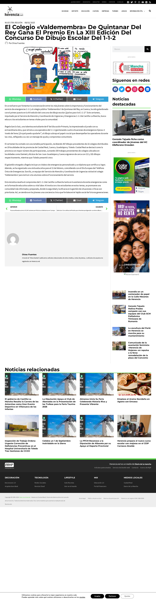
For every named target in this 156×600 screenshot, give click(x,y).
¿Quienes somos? (75, 2)
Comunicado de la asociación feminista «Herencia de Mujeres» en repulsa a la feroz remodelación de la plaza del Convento (138, 350)
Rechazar (112, 596)
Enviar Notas (86, 2)
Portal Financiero (100, 486)
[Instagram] (139, 2)
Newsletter (96, 2)
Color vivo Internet (24, 497)
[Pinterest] (135, 2)
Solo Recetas (69, 483)
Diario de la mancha (143, 464)
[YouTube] (143, 2)
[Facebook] (128, 2)
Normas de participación (111, 498)
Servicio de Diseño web (121, 467)
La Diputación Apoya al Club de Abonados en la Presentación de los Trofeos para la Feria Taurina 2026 (59, 403)
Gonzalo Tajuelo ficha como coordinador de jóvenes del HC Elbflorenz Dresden (129, 142)
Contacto (135, 467)
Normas (104, 2)
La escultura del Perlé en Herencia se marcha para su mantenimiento (139, 332)
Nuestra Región (14, 22)
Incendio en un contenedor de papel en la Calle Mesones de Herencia (138, 295)
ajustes (82, 597)
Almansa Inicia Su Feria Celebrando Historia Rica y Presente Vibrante (93, 401)
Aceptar (97, 596)
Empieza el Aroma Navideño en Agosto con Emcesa (133, 400)
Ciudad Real (128, 483)
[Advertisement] (64, 232)
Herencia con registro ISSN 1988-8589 (132, 498)
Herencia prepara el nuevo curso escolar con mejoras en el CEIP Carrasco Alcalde (134, 443)
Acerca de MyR (145, 467)
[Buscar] (148, 49)
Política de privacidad (94, 498)
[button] (144, 11)
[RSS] (150, 2)
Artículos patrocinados (102, 467)
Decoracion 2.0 (10, 483)
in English (120, 2)
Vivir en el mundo (70, 486)
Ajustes (127, 596)
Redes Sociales (40, 483)
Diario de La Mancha (131, 486)
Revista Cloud (40, 486)
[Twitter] (132, 2)
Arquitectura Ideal (11, 486)
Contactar (112, 2)
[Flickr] (146, 2)
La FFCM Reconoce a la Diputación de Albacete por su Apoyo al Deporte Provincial (95, 443)
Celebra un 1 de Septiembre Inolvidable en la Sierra (56, 442)
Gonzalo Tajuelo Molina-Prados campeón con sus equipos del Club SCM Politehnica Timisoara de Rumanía (139, 314)
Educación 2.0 (99, 483)
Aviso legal (82, 498)
